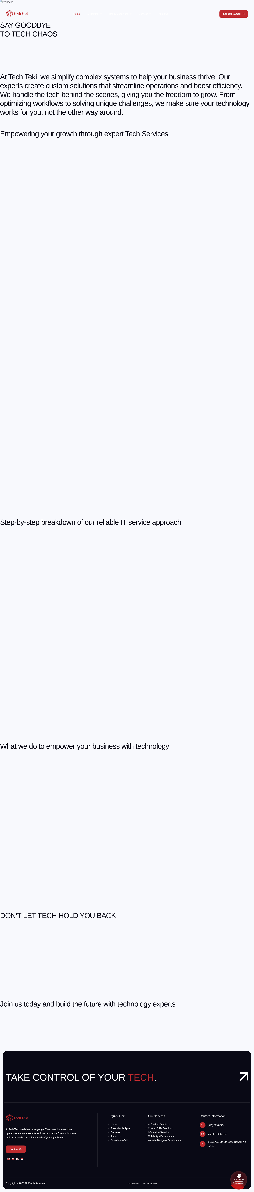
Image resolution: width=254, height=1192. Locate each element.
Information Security (158, 1132)
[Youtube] (22, 1159)
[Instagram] (8, 1159)
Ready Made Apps (118, 14)
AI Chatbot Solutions (158, 1124)
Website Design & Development (164, 1140)
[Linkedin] (17, 1159)
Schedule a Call (119, 1140)
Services (143, 14)
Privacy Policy (133, 1183)
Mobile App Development (161, 1136)
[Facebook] (13, 1159)
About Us (163, 14)
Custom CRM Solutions (160, 1128)
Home (76, 14)
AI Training (92, 14)
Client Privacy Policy (149, 1183)
